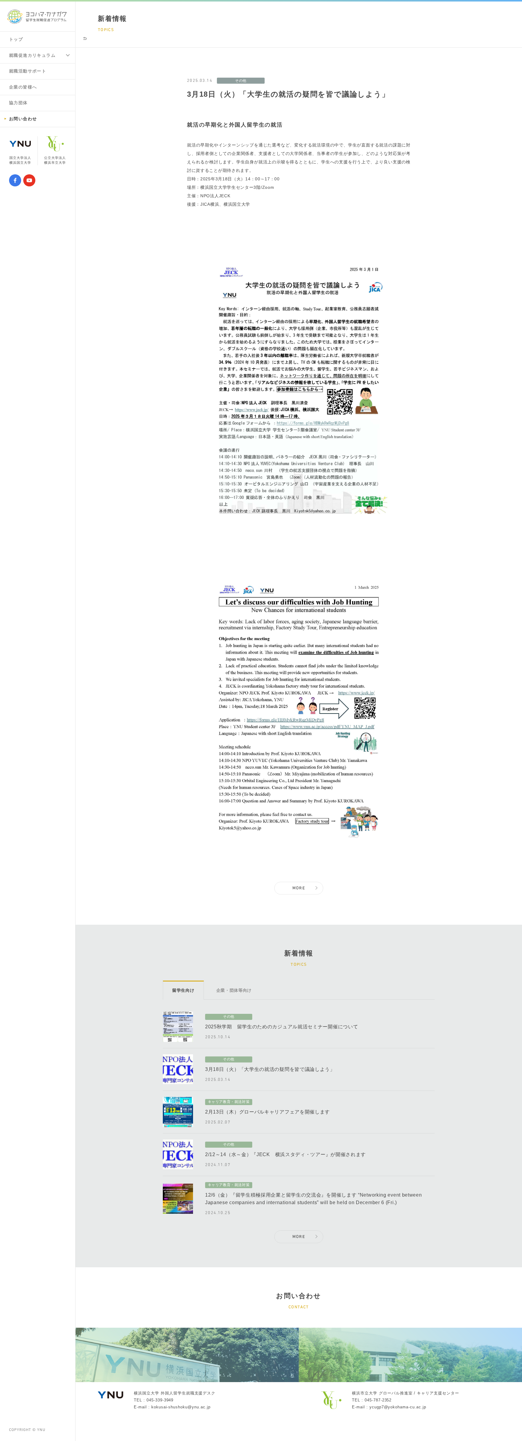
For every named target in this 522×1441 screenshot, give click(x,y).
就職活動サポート (27, 71)
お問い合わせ (23, 118)
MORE (298, 888)
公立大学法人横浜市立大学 (55, 160)
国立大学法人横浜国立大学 (20, 160)
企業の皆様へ (23, 87)
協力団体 (18, 102)
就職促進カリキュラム (32, 55)
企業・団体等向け (234, 990)
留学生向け (183, 990)
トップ (16, 39)
